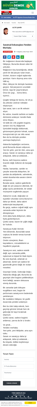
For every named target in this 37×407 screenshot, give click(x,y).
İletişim (30, 398)
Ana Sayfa (7, 22)
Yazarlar (14, 22)
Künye (7, 398)
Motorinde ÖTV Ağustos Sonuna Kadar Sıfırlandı (20, 17)
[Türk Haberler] (6, 12)
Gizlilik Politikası (14, 398)
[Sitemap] (28, 396)
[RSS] (24, 396)
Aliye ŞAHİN (21, 22)
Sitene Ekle (23, 398)
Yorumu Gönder (11, 383)
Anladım (30, 402)
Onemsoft (21, 395)
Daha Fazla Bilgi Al (25, 405)
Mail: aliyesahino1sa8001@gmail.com (23, 31)
